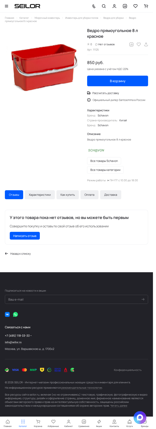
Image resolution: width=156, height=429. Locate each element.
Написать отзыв (24, 236)
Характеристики (40, 195)
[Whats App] (15, 314)
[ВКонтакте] (7, 314)
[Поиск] (104, 6)
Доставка (110, 195)
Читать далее (118, 405)
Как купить (68, 195)
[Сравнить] (131, 44)
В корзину (118, 81)
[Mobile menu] (6, 6)
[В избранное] (139, 44)
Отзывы (14, 195)
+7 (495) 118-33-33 (17, 335)
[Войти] (114, 6)
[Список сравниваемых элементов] (125, 6)
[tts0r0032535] (44, 67)
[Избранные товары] (135, 6)
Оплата (89, 195)
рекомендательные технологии (81, 387)
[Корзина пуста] (146, 6)
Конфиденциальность (128, 370)
